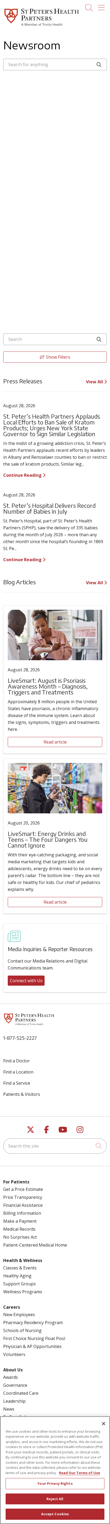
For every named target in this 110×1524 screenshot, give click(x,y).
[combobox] (55, 64)
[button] (102, 6)
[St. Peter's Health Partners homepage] (41, 27)
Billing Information (22, 1213)
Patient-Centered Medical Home (35, 1245)
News (8, 1409)
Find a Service (16, 1083)
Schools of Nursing (22, 1330)
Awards (10, 1377)
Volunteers (14, 1354)
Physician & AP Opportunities (32, 1346)
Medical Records (19, 1229)
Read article (55, 742)
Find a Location (18, 1072)
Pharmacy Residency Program (33, 1322)
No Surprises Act (20, 1237)
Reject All (54, 1498)
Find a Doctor (16, 1061)
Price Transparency (22, 1197)
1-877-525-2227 (20, 1038)
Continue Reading (23, 475)
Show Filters (58, 357)
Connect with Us (26, 981)
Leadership (14, 1401)
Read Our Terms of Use (79, 1472)
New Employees (19, 1314)
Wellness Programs (22, 1292)
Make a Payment (20, 1221)
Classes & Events (20, 1268)
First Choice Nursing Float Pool (34, 1338)
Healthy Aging (17, 1276)
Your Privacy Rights (54, 1483)
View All (95, 382)
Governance (15, 1385)
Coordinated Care (20, 1393)
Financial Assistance (23, 1205)
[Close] (103, 1423)
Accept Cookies (55, 1514)
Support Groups (19, 1284)
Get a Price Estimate (23, 1189)
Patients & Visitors (21, 1094)
